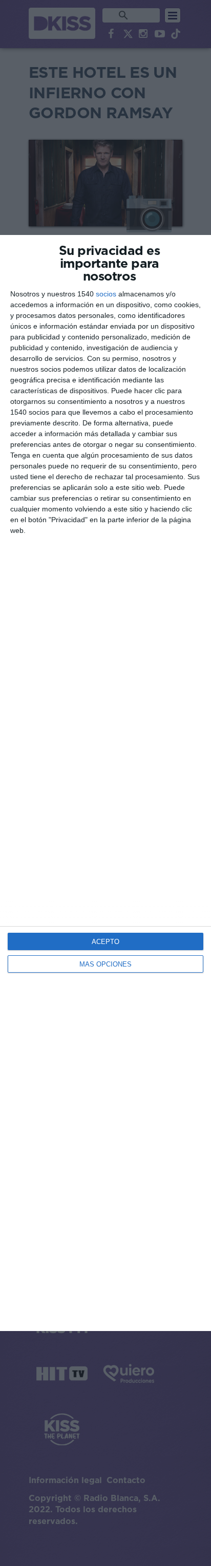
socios (106, 293)
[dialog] (105, 783)
